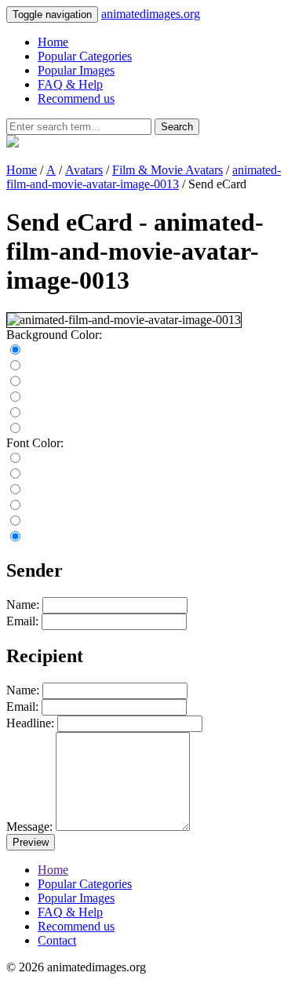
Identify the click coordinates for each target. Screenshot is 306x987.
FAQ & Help (70, 84)
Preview (31, 842)
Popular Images (76, 70)
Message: (29, 826)
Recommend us (76, 98)
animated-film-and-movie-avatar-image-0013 (143, 177)
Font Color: (35, 443)
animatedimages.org (150, 13)
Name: (22, 604)
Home (53, 42)
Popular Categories (85, 56)
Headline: (30, 723)
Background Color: (54, 334)
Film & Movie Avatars (167, 170)
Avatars (84, 170)
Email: (22, 621)
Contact (57, 940)
